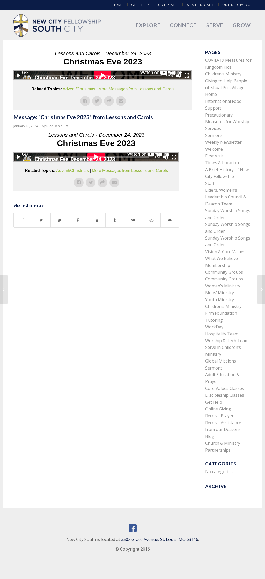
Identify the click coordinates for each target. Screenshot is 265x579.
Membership (217, 265)
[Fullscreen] (186, 75)
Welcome (214, 149)
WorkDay (214, 327)
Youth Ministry (219, 299)
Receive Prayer (219, 415)
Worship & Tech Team (226, 340)
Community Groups (224, 272)
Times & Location (222, 162)
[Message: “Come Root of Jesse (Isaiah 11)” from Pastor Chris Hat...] (4, 289)
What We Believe (221, 258)
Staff (209, 183)
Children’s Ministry (223, 306)
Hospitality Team (221, 334)
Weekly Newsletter (223, 142)
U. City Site (168, 4)
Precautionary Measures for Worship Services (227, 122)
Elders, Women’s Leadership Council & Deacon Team (225, 197)
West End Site (200, 4)
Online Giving (236, 4)
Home (118, 4)
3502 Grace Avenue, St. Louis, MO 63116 (159, 539)
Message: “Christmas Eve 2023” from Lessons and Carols (83, 117)
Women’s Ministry (222, 286)
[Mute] (178, 75)
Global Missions (220, 361)
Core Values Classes (224, 388)
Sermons (214, 135)
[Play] (18, 75)
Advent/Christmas (79, 89)
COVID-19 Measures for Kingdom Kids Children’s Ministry (228, 67)
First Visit (214, 156)
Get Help (140, 4)
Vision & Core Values (225, 252)
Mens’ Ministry (219, 292)
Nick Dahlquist (57, 126)
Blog (209, 436)
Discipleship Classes (224, 395)
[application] (102, 75)
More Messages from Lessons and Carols (136, 89)
